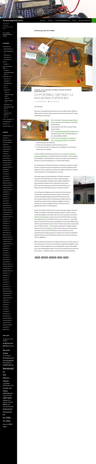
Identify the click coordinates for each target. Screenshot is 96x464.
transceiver (8, 409)
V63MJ (49, 228)
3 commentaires (54, 101)
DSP (13, 346)
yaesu (5, 426)
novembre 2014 (7, 185)
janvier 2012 (6, 261)
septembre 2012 (7, 243)
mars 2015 (5, 176)
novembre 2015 (7, 162)
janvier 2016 (6, 158)
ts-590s (7, 417)
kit (4, 372)
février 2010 (6, 313)
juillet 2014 (5, 194)
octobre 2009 (6, 322)
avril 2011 (5, 282)
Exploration (7, 55)
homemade (6, 362)
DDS (10, 346)
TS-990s (6, 421)
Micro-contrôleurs (7, 119)
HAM (4, 360)
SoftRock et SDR (9, 100)
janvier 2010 (6, 316)
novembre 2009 (7, 320)
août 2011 (5, 273)
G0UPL (12, 358)
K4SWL (5, 365)
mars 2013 (5, 230)
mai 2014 (5, 198)
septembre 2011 (7, 270)
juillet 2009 (5, 329)
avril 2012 (5, 255)
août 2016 (5, 151)
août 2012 (5, 246)
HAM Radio (48, 90)
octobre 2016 (6, 149)
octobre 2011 (6, 268)
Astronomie (6, 46)
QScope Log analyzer (84, 20)
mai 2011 (5, 279)
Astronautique (7, 49)
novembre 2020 (7, 142)
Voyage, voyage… (7, 126)
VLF (5, 117)
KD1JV (11, 365)
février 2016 (6, 156)
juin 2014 (5, 196)
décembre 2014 (7, 183)
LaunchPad (6, 383)
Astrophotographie (8, 51)
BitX (6, 92)
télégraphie (5, 424)
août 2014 (5, 192)
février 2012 (6, 259)
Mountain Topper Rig (64, 90)
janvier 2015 (6, 180)
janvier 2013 (6, 234)
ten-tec (8, 404)
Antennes (37, 90)
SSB (4, 404)
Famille (5, 64)
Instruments (7, 57)
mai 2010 (5, 307)
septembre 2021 (7, 135)
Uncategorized (6, 121)
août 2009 (5, 327)
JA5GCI (37, 257)
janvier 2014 (6, 207)
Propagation (38, 91)
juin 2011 (5, 277)
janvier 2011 (6, 288)
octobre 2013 (6, 214)
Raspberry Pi (6, 400)
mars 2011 (5, 284)
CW (42, 90)
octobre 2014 (6, 187)
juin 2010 (5, 304)
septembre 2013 (7, 216)
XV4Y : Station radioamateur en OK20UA (7, 34)
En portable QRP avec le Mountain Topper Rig (54, 96)
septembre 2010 (7, 298)
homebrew (10, 360)
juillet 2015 (5, 169)
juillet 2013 (5, 221)
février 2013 (6, 232)
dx (3, 347)
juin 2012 (5, 250)
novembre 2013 (7, 212)
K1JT (10, 362)
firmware (6, 358)
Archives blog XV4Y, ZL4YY (13, 20)
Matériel (55, 90)
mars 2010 (5, 311)
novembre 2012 (7, 239)
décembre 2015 (7, 160)
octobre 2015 (6, 165)
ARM (11, 343)
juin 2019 (5, 144)
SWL (5, 111)
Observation (7, 59)
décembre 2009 (7, 318)
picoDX (74, 20)
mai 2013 (5, 225)
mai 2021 (5, 138)
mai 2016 (5, 153)
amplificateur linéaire (8, 339)
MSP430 (6, 393)
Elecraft (4, 355)
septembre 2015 (7, 167)
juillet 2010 (5, 302)
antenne (5, 340)
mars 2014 (5, 203)
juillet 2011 (5, 275)
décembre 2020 (7, 140)
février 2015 (6, 178)
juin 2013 (5, 223)
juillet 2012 (5, 248)
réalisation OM (6, 402)
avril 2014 (5, 201)
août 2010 (5, 300)
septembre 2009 (7, 325)
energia (9, 355)
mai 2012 (5, 252)
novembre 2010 (7, 293)
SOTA (11, 402)
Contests (6, 81)
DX (44, 90)
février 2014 (6, 205)
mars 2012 (5, 257)
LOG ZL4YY (42, 20)
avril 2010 (5, 309)
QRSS (9, 398)
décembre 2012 (7, 237)
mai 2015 (5, 171)
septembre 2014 (7, 189)
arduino (6, 343)
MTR (11, 393)
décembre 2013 (7, 210)
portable (44, 257)
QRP (44, 91)
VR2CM (37, 217)
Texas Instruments (8, 406)
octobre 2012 (6, 241)
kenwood (8, 368)
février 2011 (6, 286)
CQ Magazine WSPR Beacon (62, 20)
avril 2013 (5, 228)
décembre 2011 (7, 264)
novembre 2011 (7, 266)
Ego (4, 62)
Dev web (6, 70)
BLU (7, 346)
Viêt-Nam (5, 123)
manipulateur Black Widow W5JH (65, 131)
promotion (9, 395)
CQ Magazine (7, 83)
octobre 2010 (6, 295)
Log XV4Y (50, 20)
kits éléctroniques (6, 377)
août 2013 (5, 219)
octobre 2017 (6, 147)
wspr (11, 424)
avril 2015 (5, 174)
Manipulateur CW (8, 385)
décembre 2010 (7, 291)
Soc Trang (53, 257)
